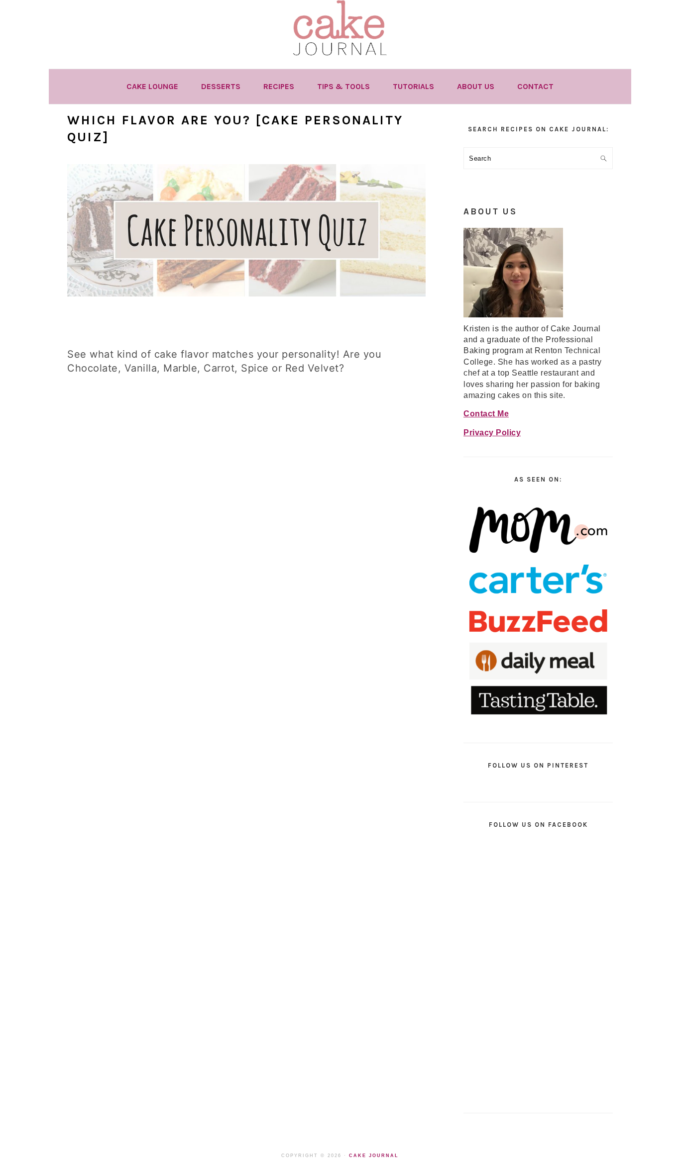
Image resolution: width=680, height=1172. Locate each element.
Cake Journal (374, 1155)
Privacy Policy (492, 432)
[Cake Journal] (340, 59)
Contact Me (486, 413)
